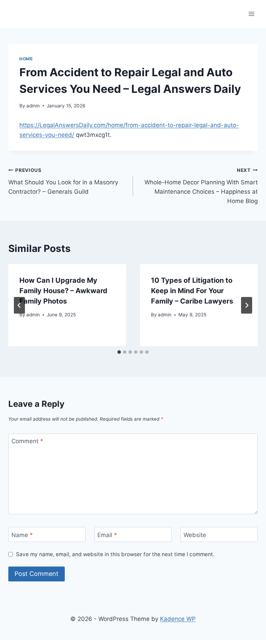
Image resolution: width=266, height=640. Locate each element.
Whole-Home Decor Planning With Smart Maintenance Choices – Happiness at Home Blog (201, 185)
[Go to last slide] (19, 305)
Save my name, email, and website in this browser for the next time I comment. (115, 554)
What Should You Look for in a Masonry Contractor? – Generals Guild (63, 181)
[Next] (246, 305)
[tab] (119, 352)
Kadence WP (178, 618)
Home (26, 58)
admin (33, 105)
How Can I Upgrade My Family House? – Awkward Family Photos (63, 290)
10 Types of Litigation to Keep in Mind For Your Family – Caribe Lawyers (192, 290)
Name (22, 534)
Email (107, 534)
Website (195, 534)
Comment (27, 441)
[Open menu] (251, 13)
